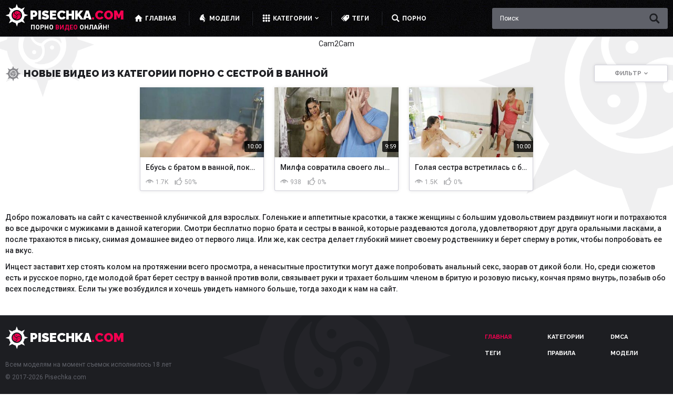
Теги (493, 353)
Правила (561, 353)
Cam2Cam (336, 43)
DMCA (619, 337)
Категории (565, 337)
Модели (624, 353)
